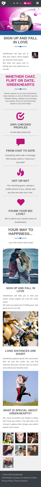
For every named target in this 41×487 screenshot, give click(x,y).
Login (28, 3)
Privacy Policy (7, 481)
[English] (14, 3)
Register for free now (20, 23)
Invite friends (7, 478)
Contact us (17, 478)
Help (34, 478)
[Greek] (17, 3)
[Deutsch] (21, 3)
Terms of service (21, 481)
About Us (27, 478)
